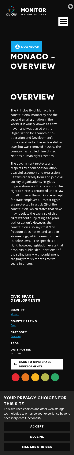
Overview (15, 336)
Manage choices (37, 447)
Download (30, 46)
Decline (37, 436)
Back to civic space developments (35, 364)
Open (13, 325)
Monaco (15, 314)
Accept (37, 426)
